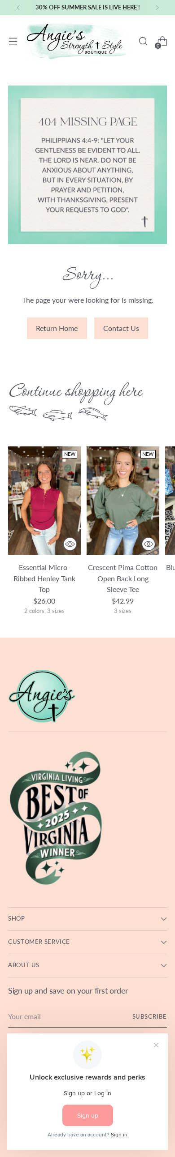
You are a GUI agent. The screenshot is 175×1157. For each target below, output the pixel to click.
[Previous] (18, 7)
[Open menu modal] (13, 41)
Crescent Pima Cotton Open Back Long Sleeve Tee (123, 578)
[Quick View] (70, 544)
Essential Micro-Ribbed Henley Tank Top (44, 578)
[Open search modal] (143, 41)
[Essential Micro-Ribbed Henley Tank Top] (44, 500)
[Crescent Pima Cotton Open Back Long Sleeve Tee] (123, 500)
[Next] (157, 7)
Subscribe (149, 1016)
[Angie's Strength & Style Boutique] (77, 41)
